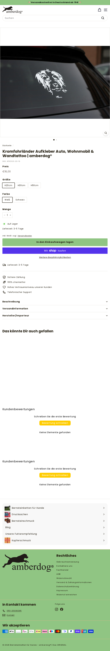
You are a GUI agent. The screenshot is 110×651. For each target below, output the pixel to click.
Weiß (7, 199)
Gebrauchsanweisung (67, 561)
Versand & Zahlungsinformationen (74, 582)
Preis (5, 166)
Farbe (6, 193)
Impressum (62, 590)
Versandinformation (15, 308)
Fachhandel (62, 570)
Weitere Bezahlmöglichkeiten (55, 257)
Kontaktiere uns (64, 566)
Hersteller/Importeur (15, 315)
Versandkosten (25, 236)
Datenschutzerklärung (67, 586)
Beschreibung (11, 301)
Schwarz (20, 199)
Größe (6, 179)
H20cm (8, 185)
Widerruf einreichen (66, 594)
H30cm (21, 185)
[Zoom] (105, 133)
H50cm (35, 185)
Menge (6, 209)
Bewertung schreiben (55, 423)
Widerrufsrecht (64, 578)
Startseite (6, 145)
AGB (58, 574)
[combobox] (55, 18)
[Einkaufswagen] (99, 10)
